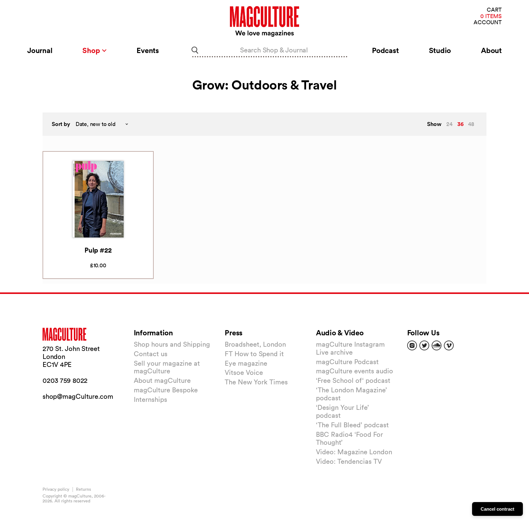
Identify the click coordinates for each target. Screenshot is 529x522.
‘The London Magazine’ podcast (351, 394)
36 (460, 124)
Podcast (385, 50)
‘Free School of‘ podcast (353, 380)
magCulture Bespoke (166, 390)
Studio (440, 50)
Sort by (61, 124)
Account (488, 22)
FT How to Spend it (254, 354)
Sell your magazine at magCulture (167, 367)
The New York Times (256, 382)
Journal (39, 50)
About (491, 50)
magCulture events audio (354, 371)
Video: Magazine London (354, 452)
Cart (494, 10)
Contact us (150, 354)
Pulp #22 (97, 250)
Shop (92, 50)
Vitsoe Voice (244, 372)
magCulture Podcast (347, 362)
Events (148, 50)
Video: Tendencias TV (349, 461)
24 (449, 124)
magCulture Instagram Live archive (350, 348)
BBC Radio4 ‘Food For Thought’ (349, 438)
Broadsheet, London (255, 344)
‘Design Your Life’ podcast (342, 411)
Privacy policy (56, 489)
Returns (83, 489)
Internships (150, 399)
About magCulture (162, 380)
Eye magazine (246, 363)
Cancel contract (497, 509)
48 (471, 124)
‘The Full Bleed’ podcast (352, 425)
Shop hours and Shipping (172, 344)
